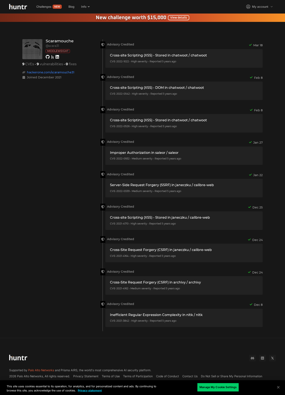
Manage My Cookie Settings (218, 387)
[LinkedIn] (262, 358)
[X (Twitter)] (272, 358)
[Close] (278, 387)
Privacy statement (90, 390)
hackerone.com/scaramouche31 (50, 72)
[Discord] (252, 358)
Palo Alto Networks (41, 370)
